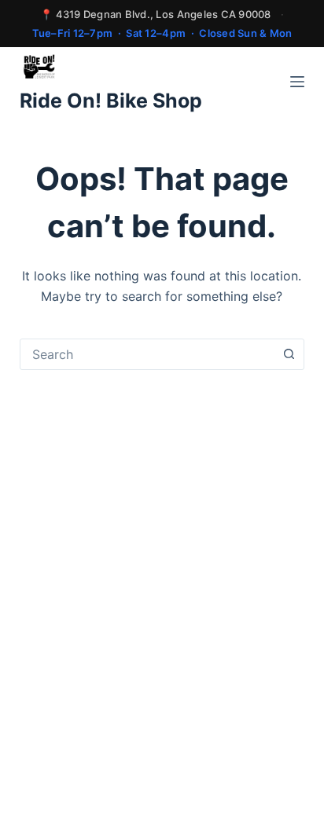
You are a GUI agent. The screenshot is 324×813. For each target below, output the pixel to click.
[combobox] (147, 354)
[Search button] (289, 354)
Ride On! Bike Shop (111, 100)
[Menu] (297, 82)
